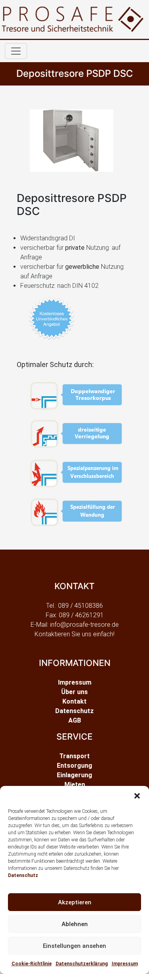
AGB (74, 720)
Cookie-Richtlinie (32, 963)
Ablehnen (75, 924)
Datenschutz (23, 875)
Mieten (74, 784)
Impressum (125, 963)
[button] (137, 796)
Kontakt (74, 701)
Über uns (74, 692)
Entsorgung (74, 765)
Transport (74, 756)
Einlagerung (74, 775)
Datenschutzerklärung (82, 963)
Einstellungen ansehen (74, 945)
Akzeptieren (74, 902)
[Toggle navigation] (16, 51)
